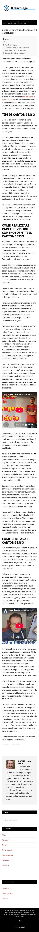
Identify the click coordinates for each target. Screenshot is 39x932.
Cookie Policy (7, 893)
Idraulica (5, 865)
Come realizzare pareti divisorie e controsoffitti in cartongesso (17, 49)
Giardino (5, 860)
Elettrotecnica (7, 850)
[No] (37, 920)
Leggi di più (20, 927)
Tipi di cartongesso (11, 45)
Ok (20, 921)
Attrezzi (5, 840)
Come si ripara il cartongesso (15, 53)
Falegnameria (7, 855)
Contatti (5, 888)
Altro (4, 835)
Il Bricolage (19, 8)
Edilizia (17, 745)
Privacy (5, 898)
